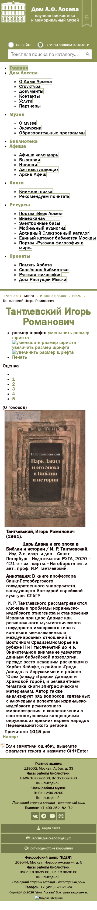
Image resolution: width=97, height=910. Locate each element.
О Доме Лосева (35, 81)
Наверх (11, 736)
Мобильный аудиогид (42, 228)
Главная (18, 68)
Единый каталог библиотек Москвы (57, 238)
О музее (27, 123)
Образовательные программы (52, 133)
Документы (31, 91)
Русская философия (40, 274)
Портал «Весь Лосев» (41, 213)
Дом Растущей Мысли (42, 279)
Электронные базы (39, 223)
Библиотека (23, 141)
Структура (30, 86)
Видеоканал (32, 218)
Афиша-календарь (38, 155)
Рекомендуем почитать (44, 196)
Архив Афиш (32, 174)
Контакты (29, 96)
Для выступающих (38, 169)
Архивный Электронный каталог (54, 233)
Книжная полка (36, 191)
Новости (28, 164)
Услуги (25, 101)
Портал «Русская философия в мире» (51, 245)
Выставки (29, 159)
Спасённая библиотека (44, 269)
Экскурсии (30, 128)
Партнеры (30, 106)
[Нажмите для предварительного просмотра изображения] (45, 525)
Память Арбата (35, 264)
